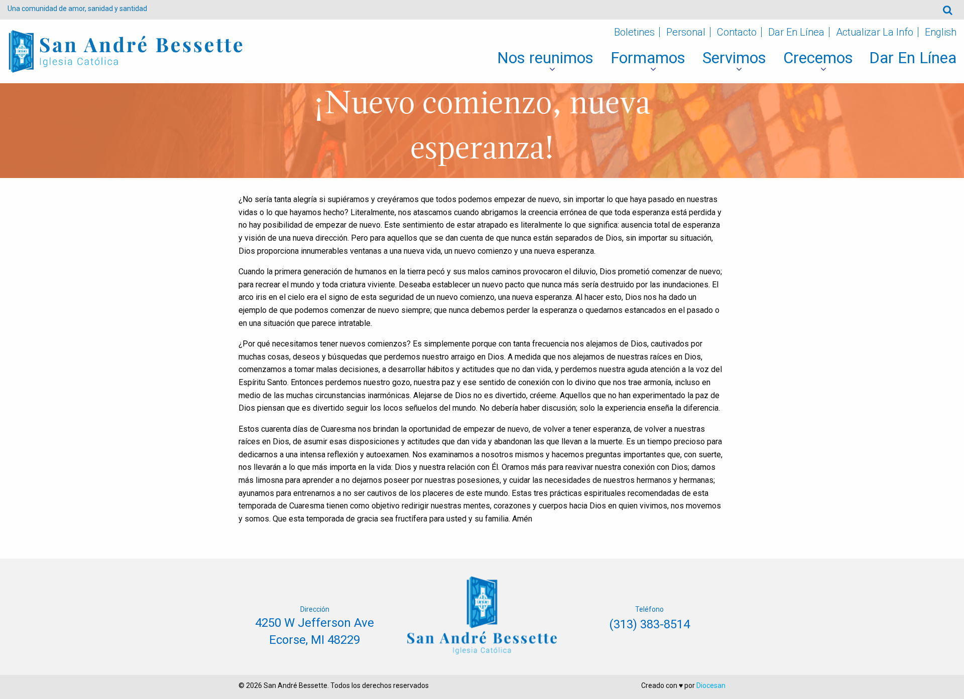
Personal (685, 32)
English (940, 32)
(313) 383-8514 (649, 624)
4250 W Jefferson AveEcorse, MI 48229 (314, 631)
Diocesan (711, 685)
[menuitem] (545, 58)
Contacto (737, 32)
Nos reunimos (545, 58)
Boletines (634, 32)
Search (947, 10)
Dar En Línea (796, 32)
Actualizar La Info (874, 32)
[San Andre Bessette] (126, 51)
